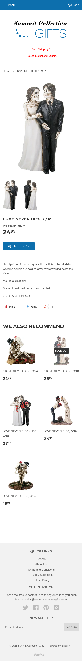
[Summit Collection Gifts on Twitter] (25, 609)
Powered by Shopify (59, 645)
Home (6, 71)
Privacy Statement (41, 574)
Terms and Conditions (41, 569)
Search (41, 559)
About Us (41, 564)
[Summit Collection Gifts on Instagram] (56, 609)
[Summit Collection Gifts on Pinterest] (46, 609)
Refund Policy (41, 580)
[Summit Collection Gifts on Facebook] (36, 609)
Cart (76, 5)
